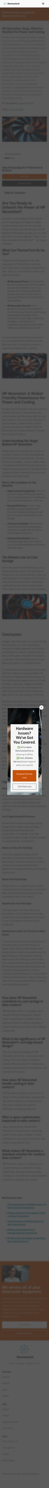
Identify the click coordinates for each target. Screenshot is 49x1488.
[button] (43, 3)
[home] (11, 3)
